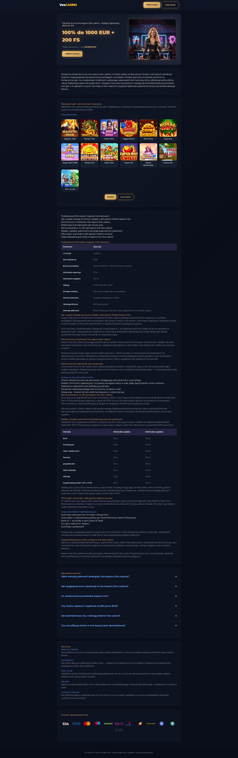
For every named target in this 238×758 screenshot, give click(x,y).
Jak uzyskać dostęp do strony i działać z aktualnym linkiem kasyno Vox (96, 219)
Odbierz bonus (72, 54)
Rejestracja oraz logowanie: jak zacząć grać (82, 225)
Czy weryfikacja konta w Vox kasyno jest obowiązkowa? (93, 625)
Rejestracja (151, 5)
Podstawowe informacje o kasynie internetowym (85, 216)
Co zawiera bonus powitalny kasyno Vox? (85, 596)
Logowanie (170, 5)
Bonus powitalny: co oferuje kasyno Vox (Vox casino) (86, 228)
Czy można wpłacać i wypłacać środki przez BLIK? (89, 606)
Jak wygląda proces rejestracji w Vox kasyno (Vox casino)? (94, 586)
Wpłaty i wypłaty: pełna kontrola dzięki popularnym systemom (91, 231)
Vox (68, 5)
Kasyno (110, 197)
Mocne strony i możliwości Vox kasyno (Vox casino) (85, 222)
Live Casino (125, 197)
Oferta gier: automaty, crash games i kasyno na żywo (86, 234)
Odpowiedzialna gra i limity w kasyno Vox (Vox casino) (87, 237)
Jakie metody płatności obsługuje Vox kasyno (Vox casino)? (95, 576)
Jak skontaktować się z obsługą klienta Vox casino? (90, 615)
